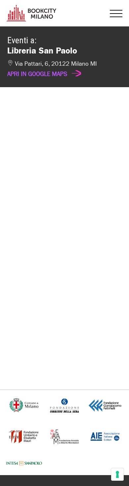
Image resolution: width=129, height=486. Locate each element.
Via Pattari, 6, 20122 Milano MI (52, 69)
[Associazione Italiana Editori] (105, 436)
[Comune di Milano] (24, 404)
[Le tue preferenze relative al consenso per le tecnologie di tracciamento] (117, 474)
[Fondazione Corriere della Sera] (64, 404)
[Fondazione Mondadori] (64, 436)
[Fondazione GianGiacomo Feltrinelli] (105, 404)
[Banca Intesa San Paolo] (24, 463)
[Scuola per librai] (24, 436)
